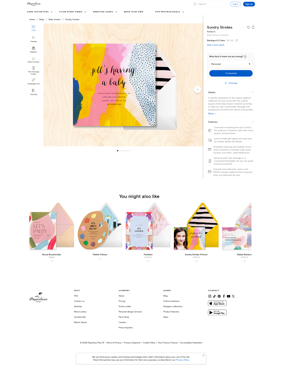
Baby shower (55, 19)
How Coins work (215, 44)
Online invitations (171, 301)
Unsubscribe (80, 317)
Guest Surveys (33, 62)
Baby (41, 19)
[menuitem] (40, 12)
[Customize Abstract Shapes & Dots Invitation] (123, 85)
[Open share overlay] (253, 27)
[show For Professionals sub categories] (183, 12)
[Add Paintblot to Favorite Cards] (148, 261)
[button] (245, 56)
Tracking (33, 94)
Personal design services (130, 311)
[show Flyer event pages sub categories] (85, 12)
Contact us (79, 301)
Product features (171, 311)
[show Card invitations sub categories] (51, 12)
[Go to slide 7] (129, 150)
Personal (216, 64)
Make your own (133, 12)
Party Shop (124, 317)
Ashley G (211, 31)
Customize (231, 73)
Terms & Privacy (113, 342)
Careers (122, 322)
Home (32, 19)
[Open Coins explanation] (236, 40)
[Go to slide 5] (124, 150)
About (121, 296)
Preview (33, 41)
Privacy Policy (182, 360)
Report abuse (80, 322)
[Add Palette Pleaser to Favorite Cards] (100, 259)
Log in (235, 4)
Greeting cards (103, 12)
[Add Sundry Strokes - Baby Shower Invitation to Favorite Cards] (248, 27)
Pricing (122, 301)
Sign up (249, 4)
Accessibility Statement (191, 342)
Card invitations (38, 12)
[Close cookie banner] (203, 355)
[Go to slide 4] (122, 150)
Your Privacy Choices (168, 342)
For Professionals (167, 12)
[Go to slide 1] (117, 150)
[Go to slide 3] (120, 150)
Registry (33, 52)
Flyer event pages (71, 12)
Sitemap (78, 306)
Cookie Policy (149, 342)
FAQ (76, 296)
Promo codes (125, 306)
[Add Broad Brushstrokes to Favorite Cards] (51, 261)
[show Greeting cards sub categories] (116, 12)
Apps (165, 317)
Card (34, 30)
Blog (165, 296)
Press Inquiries (126, 327)
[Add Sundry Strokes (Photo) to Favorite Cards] (196, 261)
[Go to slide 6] (127, 150)
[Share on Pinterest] (219, 296)
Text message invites (33, 73)
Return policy (80, 311)
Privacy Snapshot (132, 342)
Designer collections (172, 306)
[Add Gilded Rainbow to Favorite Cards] (244, 261)
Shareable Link (33, 84)
